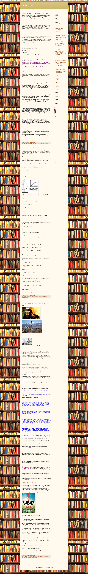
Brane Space (28, 4)
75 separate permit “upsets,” (43, 436)
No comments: (33, 142)
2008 (55, 103)
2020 (55, 21)
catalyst (28, 556)
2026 (55, 12)
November (57, 74)
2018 (55, 89)
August (57, 78)
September (57, 76)
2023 (55, 16)
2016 (55, 92)
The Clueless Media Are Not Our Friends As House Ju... (60, 70)
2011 (55, 99)
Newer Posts (23, 560)
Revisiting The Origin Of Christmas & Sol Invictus (60, 31)
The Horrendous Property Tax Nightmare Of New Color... (59, 41)
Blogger (52, 567)
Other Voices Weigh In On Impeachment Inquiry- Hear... (60, 67)
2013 (55, 96)
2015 (55, 93)
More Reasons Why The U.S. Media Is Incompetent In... (60, 54)
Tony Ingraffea (29, 557)
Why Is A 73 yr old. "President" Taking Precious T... (60, 45)
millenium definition (39, 143)
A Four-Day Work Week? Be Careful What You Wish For (60, 72)
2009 (55, 102)
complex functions (26, 296)
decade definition (30, 143)
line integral (45, 296)
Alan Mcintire (26, 143)
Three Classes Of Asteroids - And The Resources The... (60, 47)
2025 (55, 14)
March (57, 85)
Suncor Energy (25, 557)
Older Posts (48, 560)
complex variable (31, 296)
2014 (55, 95)
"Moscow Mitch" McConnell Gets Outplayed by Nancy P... (60, 36)
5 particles (25, 556)
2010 (55, 100)
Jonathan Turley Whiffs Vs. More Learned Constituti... (60, 65)
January (57, 87)
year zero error (46, 143)
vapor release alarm (34, 557)
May (56, 82)
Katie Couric (34, 143)
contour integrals (36, 296)
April (56, 83)
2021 (55, 19)
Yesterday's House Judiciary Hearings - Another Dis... (60, 58)
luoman (46, 567)
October (57, 75)
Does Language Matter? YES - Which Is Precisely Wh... (60, 50)
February (57, 86)
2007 (55, 104)
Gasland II (31, 556)
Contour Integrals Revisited (28, 148)
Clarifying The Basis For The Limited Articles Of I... (59, 52)
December (57, 23)
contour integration (41, 296)
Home (36, 560)
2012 (55, 97)
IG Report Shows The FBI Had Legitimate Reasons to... (59, 56)
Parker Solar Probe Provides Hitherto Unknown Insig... (60, 63)
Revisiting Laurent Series (59, 43)
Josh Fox (34, 556)
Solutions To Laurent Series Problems (60, 37)
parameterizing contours (25, 297)
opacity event (47, 556)
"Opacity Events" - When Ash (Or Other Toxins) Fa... (60, 29)
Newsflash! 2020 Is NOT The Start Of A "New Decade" (35, 13)
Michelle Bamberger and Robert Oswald (40, 556)
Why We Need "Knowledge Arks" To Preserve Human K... (60, 33)
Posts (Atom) (27, 561)
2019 (55, 22)
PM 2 (22, 557)
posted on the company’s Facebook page (28, 363)
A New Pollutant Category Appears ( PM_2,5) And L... (30, 482)
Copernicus (56, 113)
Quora (43, 143)
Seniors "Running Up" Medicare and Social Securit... (60, 61)
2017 (55, 91)
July (56, 79)
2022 (55, 18)
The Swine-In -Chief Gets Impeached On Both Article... (60, 39)
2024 (55, 15)
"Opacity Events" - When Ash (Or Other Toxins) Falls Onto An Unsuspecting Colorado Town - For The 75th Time (35, 303)
